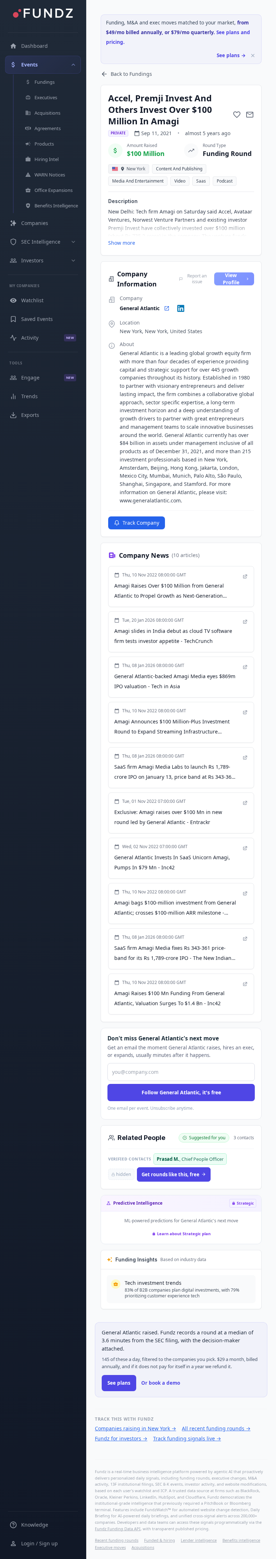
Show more (121, 242)
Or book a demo (160, 1383)
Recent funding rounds (116, 1540)
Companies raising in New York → (135, 1428)
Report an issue (197, 279)
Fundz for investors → (121, 1438)
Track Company (141, 522)
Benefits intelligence (241, 1540)
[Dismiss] (252, 55)
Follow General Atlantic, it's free (181, 1092)
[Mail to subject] (249, 114)
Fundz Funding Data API (118, 1528)
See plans (118, 1383)
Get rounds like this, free (170, 1174)
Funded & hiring (159, 1540)
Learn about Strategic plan (184, 1233)
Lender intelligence (199, 1540)
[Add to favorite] (237, 114)
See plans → (231, 55)
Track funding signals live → (187, 1438)
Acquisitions (143, 1547)
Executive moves (110, 1547)
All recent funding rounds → (216, 1428)
